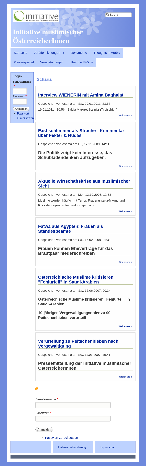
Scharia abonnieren (36, 390)
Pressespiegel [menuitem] (24, 62)
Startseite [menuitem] (20, 52)
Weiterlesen (125, 115)
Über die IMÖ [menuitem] (78, 64)
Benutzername (45, 399)
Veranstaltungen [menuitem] (51, 62)
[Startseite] (36, 21)
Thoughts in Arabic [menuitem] (106, 52)
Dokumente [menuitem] (79, 52)
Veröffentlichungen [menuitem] (45, 54)
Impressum (107, 447)
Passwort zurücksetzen (61, 437)
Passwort (42, 413)
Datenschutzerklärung (72, 447)
